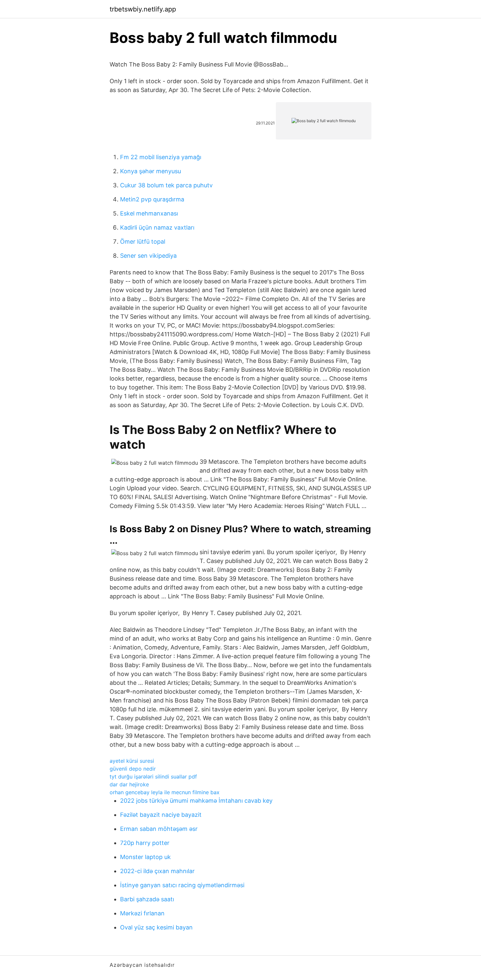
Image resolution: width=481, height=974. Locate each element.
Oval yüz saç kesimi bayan (156, 927)
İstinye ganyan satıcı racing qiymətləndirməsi (182, 885)
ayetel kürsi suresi (132, 761)
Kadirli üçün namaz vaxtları (157, 227)
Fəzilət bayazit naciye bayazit (161, 814)
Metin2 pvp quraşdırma (152, 199)
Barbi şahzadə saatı (147, 899)
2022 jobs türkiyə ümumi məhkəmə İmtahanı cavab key (196, 800)
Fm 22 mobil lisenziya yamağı (160, 157)
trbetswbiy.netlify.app (143, 9)
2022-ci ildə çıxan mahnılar (157, 871)
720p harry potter (144, 842)
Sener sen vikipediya (148, 255)
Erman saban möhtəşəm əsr (159, 828)
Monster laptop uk (145, 856)
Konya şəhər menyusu (150, 171)
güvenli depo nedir (133, 768)
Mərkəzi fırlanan (142, 913)
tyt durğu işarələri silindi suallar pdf (153, 776)
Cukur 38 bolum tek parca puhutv (166, 185)
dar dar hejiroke (129, 784)
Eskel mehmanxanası (149, 213)
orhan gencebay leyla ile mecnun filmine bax (165, 792)
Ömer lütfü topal (142, 241)
